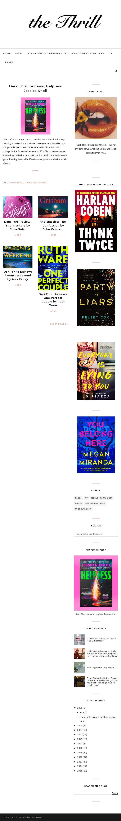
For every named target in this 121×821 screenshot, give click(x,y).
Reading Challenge (95, 504)
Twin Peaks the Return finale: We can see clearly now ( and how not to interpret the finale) (102, 653)
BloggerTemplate (35, 817)
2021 (79, 743)
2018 (79, 757)
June (82, 712)
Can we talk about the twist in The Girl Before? (102, 639)
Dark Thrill (15, 817)
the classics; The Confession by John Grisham (53, 225)
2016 (79, 766)
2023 (79, 734)
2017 (79, 761)
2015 (79, 770)
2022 (79, 739)
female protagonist (36, 183)
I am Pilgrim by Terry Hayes (100, 667)
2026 (79, 707)
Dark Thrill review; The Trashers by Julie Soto (17, 225)
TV (86, 498)
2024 (79, 730)
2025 (79, 725)
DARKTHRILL (17, 183)
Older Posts (58, 324)
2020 (79, 748)
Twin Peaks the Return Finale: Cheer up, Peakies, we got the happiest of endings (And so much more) (102, 681)
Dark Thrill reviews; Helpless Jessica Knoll (95, 614)
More (35, 170)
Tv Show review (83, 509)
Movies (78, 504)
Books (78, 498)
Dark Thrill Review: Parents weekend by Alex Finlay (18, 275)
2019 (79, 752)
